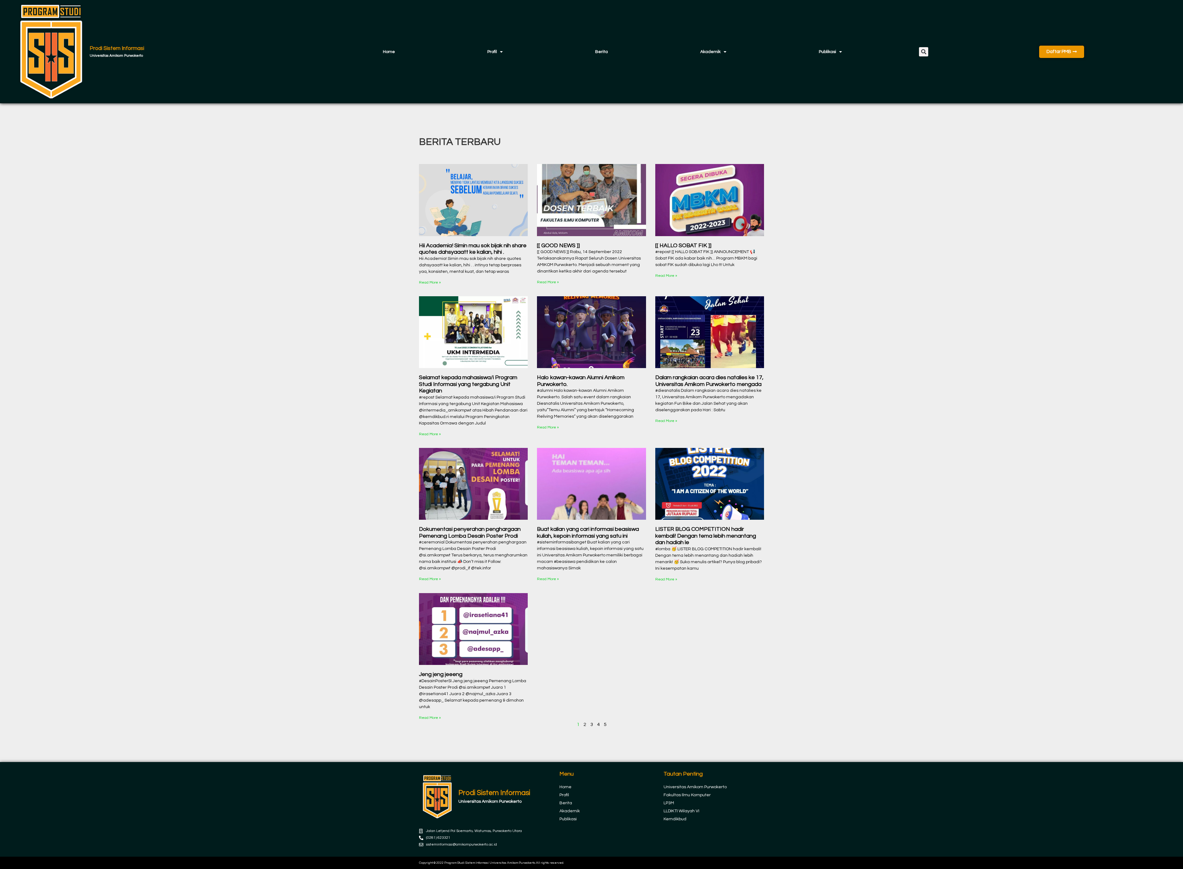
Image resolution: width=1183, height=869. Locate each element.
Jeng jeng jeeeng (440, 674)
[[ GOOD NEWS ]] (558, 245)
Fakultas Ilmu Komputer (687, 795)
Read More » (430, 283)
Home (389, 52)
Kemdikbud (675, 819)
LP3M (669, 803)
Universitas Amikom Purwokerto (695, 787)
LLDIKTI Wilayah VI (681, 811)
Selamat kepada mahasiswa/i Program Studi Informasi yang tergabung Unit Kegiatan (468, 384)
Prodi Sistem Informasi (117, 48)
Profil (492, 52)
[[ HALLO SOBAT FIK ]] (683, 245)
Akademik (710, 52)
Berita (601, 52)
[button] (923, 51)
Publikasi (827, 52)
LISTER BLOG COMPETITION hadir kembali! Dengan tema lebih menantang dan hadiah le (705, 535)
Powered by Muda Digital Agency (719, 862)
